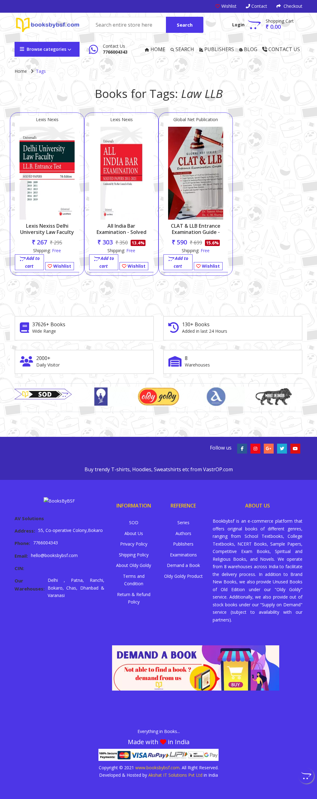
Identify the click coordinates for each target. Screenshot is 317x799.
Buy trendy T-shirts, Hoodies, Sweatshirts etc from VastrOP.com (159, 469)
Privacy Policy (133, 544)
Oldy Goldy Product (183, 576)
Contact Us (283, 49)
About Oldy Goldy (133, 565)
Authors (183, 533)
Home (157, 49)
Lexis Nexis (47, 119)
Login (238, 25)
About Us (133, 533)
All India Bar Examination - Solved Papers (121, 232)
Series (183, 522)
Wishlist (61, 266)
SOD (133, 522)
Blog (250, 49)
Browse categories (46, 49)
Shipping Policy (134, 555)
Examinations (183, 555)
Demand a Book (183, 565)
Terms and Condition (134, 580)
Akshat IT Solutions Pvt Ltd (175, 775)
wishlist (229, 6)
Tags (41, 71)
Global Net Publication (195, 119)
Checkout (292, 6)
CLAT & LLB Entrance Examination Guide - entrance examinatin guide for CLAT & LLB (195, 235)
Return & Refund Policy (133, 598)
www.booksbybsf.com (157, 767)
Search (185, 25)
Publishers (218, 49)
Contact (258, 6)
